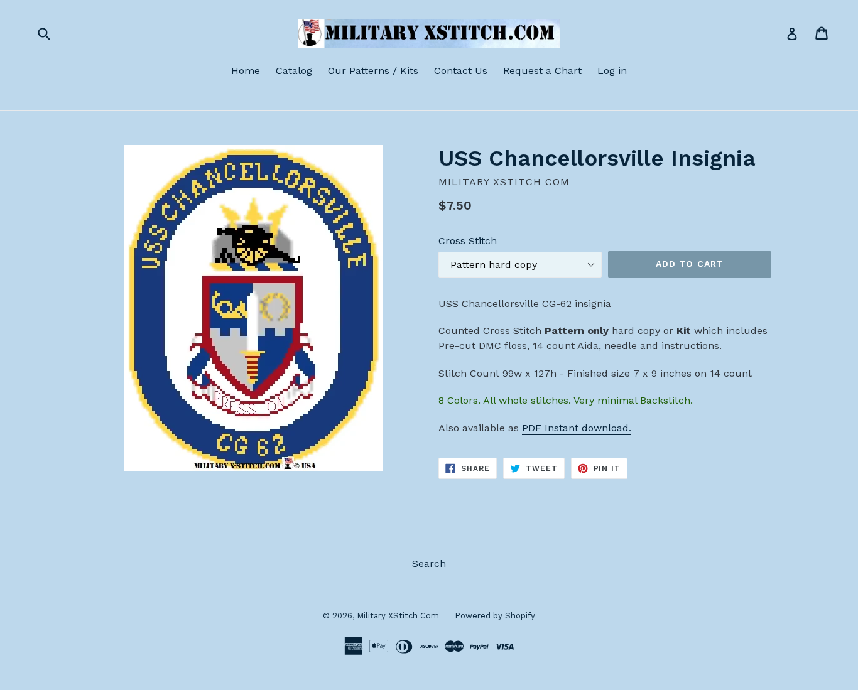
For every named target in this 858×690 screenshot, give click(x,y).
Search (429, 563)
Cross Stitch (467, 241)
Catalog (294, 71)
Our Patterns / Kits (373, 71)
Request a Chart (542, 71)
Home (245, 71)
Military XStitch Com (398, 615)
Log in (612, 71)
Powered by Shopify (495, 615)
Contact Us (460, 71)
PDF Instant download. (576, 428)
